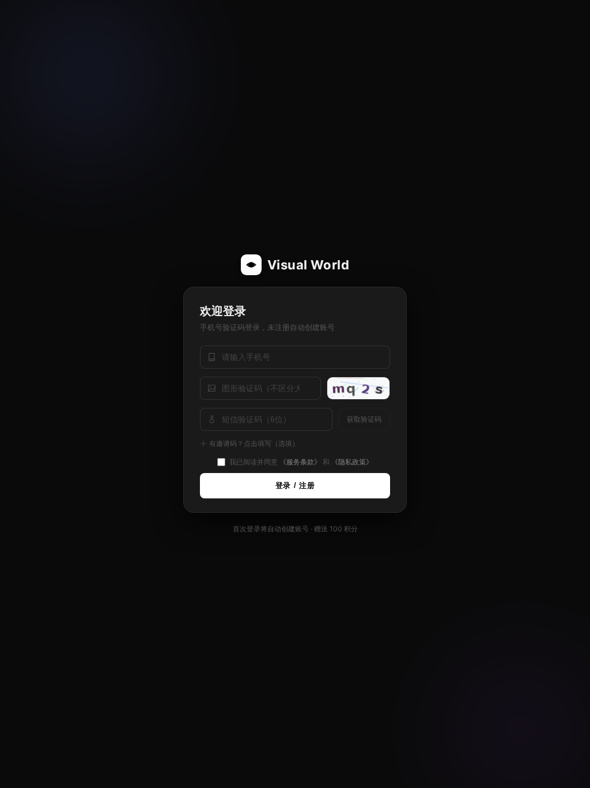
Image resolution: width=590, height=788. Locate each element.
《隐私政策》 (352, 461)
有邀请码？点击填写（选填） (254, 444)
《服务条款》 (300, 461)
